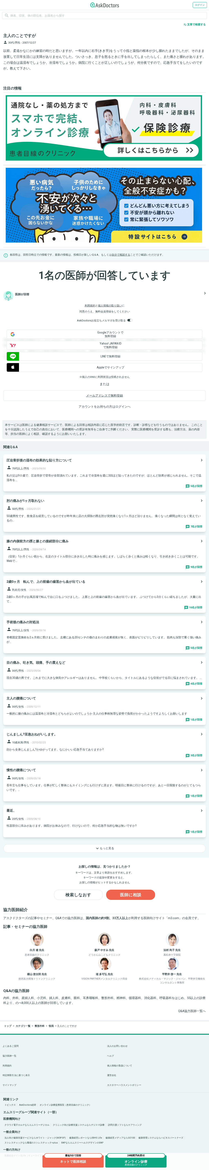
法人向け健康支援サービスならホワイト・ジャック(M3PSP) (35, 1137)
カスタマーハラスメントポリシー (124, 1085)
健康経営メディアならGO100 (120, 1137)
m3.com (173, 918)
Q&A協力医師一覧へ (192, 1011)
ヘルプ (110, 1056)
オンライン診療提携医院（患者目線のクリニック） (65, 1105)
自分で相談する (121, 254)
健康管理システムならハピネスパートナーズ (160, 1137)
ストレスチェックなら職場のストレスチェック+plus (31, 1142)
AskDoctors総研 (27, 1105)
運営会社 (111, 1075)
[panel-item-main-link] (104, 473)
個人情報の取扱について (119, 1065)
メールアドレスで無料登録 (104, 395)
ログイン (200, 4)
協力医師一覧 (9, 1056)
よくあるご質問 (11, 1046)
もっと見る (104, 848)
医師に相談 (130, 894)
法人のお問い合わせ (117, 1046)
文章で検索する (194, 24)
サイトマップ (9, 1085)
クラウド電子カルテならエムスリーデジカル (26, 1125)
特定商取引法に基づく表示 (16, 1075)
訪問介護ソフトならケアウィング (125, 1125)
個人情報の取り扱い (110, 305)
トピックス (10, 1105)
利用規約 (90, 305)
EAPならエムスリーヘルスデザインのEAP (82, 1142)
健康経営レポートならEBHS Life (85, 1137)
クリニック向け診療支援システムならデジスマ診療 (78, 1125)
